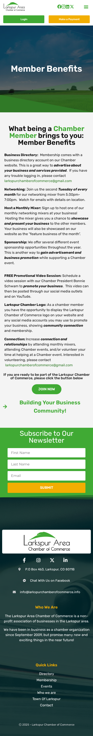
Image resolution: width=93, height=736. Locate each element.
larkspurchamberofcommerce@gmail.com (38, 181)
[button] (86, 6)
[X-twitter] (71, 6)
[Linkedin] (67, 6)
